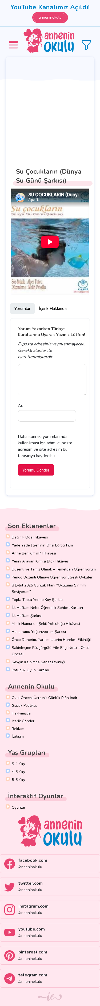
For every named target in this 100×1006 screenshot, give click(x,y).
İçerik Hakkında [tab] (53, 309)
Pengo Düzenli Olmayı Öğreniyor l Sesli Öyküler (52, 577)
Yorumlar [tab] (22, 309)
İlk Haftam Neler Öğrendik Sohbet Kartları (47, 607)
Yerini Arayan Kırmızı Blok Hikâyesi (41, 561)
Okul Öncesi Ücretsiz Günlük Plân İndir (44, 697)
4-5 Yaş (18, 771)
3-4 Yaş (18, 763)
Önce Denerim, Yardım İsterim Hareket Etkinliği (51, 639)
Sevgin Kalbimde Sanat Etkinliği (38, 662)
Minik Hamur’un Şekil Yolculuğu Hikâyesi (46, 623)
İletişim (18, 736)
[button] (14, 41)
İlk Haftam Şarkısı (27, 615)
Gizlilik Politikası (25, 705)
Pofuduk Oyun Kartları (30, 670)
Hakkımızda (21, 713)
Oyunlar (18, 807)
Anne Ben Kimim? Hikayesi (34, 553)
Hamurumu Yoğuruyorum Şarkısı (39, 631)
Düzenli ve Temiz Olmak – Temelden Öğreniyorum (54, 569)
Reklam (18, 728)
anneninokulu (50, 17)
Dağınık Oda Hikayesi (30, 537)
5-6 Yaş (18, 779)
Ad (20, 406)
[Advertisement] (50, 110)
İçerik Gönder (23, 721)
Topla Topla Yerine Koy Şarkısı (37, 599)
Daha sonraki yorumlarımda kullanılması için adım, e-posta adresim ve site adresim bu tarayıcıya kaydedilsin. (45, 446)
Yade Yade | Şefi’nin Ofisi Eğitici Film (42, 545)
